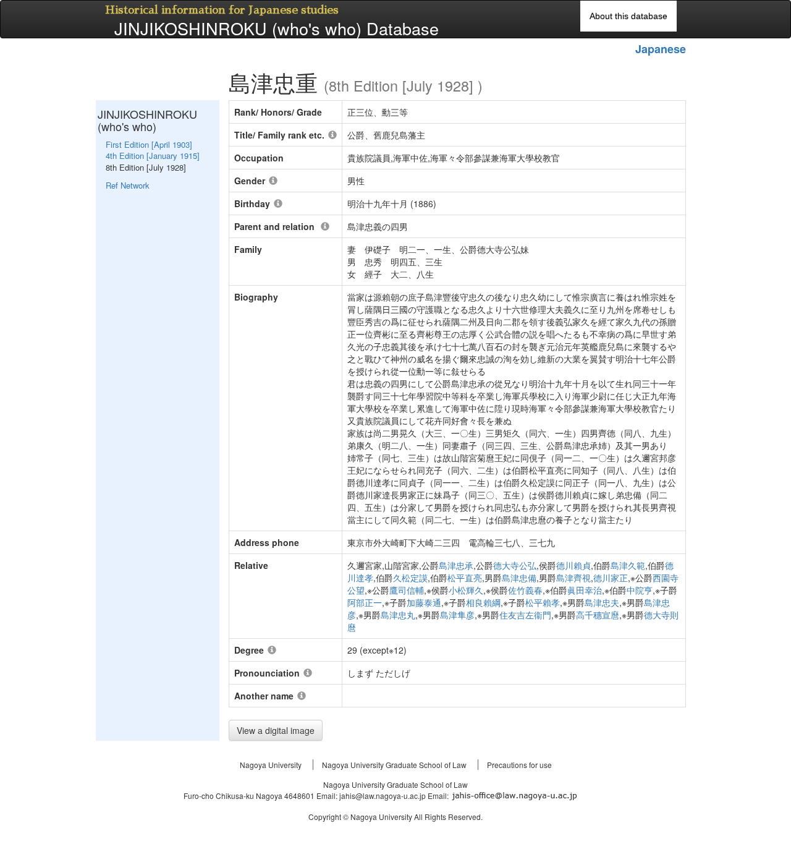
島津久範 (628, 565)
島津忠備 (519, 577)
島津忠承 (456, 565)
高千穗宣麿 (597, 614)
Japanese (660, 49)
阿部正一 (364, 602)
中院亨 (640, 590)
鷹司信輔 (406, 590)
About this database (628, 16)
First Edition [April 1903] (149, 144)
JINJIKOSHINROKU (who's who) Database (276, 28)
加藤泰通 (424, 602)
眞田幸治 (584, 590)
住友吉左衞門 (525, 614)
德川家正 (610, 577)
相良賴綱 (483, 602)
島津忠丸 (398, 614)
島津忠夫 (602, 602)
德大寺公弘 (514, 565)
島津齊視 (573, 577)
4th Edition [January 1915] (153, 155)
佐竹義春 (525, 590)
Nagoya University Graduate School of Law (394, 764)
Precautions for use (519, 764)
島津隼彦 (457, 614)
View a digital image (276, 730)
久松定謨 (410, 577)
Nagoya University (271, 764)
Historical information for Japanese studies (222, 9)
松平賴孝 (542, 602)
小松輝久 (466, 590)
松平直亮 (464, 577)
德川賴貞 (573, 565)
